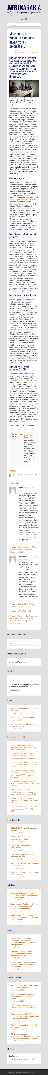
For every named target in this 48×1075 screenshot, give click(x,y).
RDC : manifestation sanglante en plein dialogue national (24, 864)
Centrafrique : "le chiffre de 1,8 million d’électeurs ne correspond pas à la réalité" (24, 917)
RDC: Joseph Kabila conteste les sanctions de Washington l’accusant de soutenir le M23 (24, 747)
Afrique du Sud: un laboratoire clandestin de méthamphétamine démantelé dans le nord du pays (23, 756)
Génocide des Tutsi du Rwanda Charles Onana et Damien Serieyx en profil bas (24, 964)
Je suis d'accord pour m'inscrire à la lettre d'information (23, 686)
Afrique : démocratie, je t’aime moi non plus (25, 709)
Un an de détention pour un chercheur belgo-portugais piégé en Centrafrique (24, 895)
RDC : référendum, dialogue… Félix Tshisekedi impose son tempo (23, 996)
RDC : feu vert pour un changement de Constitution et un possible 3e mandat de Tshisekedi (25, 1036)
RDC (36, 52)
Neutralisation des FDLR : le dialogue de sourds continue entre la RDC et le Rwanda (25, 1016)
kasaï (33, 52)
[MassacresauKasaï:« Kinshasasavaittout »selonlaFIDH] (22, 39)
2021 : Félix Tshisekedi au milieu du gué (24, 829)
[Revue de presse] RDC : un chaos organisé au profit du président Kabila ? (23, 549)
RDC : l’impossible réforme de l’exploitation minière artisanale (23, 1006)
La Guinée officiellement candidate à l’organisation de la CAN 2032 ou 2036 (24, 809)
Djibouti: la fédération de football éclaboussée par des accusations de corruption (25, 783)
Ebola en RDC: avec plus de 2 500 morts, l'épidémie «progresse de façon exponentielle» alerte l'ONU (24, 792)
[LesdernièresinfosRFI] (17, 737)
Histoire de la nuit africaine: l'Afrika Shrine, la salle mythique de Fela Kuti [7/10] (25, 764)
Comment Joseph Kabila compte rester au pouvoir (24, 855)
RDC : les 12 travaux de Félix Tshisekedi (22, 846)
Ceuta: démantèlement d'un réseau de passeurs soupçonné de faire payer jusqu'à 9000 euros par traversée (24, 774)
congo (16, 52)
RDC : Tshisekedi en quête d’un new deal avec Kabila (24, 837)
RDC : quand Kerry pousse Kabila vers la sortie (25, 873)
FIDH (20, 52)
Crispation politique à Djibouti (23, 717)
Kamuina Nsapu (26, 52)
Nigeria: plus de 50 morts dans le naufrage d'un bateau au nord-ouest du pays (24, 800)
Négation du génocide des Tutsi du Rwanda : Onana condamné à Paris (21, 953)
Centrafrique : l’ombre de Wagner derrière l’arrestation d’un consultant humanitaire (24, 906)
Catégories (13, 1056)
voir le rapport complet (18, 200)
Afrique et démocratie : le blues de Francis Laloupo (25, 725)
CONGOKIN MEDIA (25, 611)
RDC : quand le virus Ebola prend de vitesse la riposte (24, 986)
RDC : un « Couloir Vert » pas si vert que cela (24, 1026)
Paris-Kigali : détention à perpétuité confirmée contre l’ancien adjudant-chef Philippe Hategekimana (23, 941)
